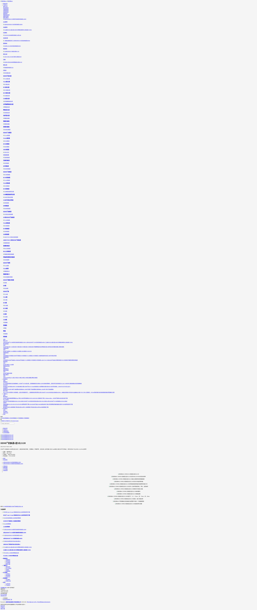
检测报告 (8, 571)
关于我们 (5, 572)
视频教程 (8, 559)
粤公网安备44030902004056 (43, 602)
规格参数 (5, 467)
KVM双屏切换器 (7, 506)
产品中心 (5, 429)
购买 (4, 458)
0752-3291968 (4, 594)
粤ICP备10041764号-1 (32, 602)
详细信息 (5, 466)
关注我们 (8, 579)
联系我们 (5, 578)
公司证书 (8, 583)
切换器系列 (6, 431)
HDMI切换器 (6, 432)
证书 (4, 582)
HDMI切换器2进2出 (16, 506)
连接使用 (5, 470)
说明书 (7, 569)
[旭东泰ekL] (128, 1)
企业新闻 (8, 562)
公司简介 (8, 573)
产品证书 (8, 585)
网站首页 (5, 3)
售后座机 (5, 459)
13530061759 (3, 587)
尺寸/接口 (5, 469)
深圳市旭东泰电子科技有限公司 (13, 602)
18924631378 (3, 595)
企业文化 (8, 576)
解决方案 (8, 564)
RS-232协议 (8, 568)
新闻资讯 (5, 558)
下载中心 (5, 565)
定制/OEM (8, 580)
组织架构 (8, 575)
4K (22, 506)
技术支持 (8, 561)
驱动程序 (8, 566)
